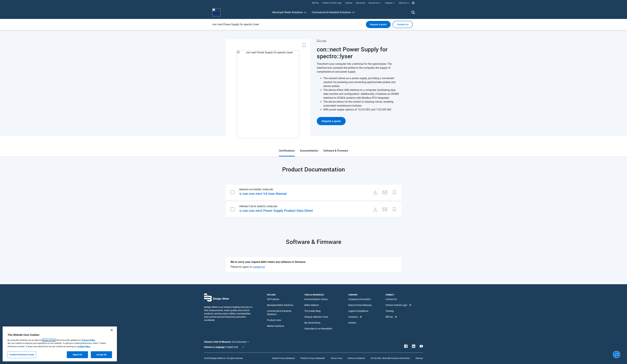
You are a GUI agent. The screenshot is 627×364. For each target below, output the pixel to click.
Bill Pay (389, 317)
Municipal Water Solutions (287, 12)
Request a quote (378, 24)
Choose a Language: (215, 347)
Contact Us (391, 299)
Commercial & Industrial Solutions (331, 12)
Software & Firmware (335, 150)
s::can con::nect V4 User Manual (263, 193)
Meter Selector (311, 305)
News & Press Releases (360, 305)
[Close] (111, 330)
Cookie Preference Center (21, 354)
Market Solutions (275, 326)
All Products (273, 299)
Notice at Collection (356, 358)
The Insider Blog (312, 311)
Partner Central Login (396, 305)
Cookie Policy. (84, 346)
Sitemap (419, 358)
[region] (60, 343)
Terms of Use (336, 358)
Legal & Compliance (358, 311)
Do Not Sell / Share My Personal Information (390, 358)
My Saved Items (312, 322)
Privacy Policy (88, 340)
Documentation (309, 150)
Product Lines (274, 320)
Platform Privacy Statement (312, 358)
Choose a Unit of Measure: (218, 342)
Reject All (77, 354)
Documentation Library (316, 299)
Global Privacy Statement (283, 358)
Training (390, 311)
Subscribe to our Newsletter (318, 328)
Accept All (101, 354)
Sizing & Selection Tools (316, 317)
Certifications (287, 150)
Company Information (359, 299)
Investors (353, 317)
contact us (259, 266)
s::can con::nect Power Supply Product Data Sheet (276, 210)
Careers (352, 322)
